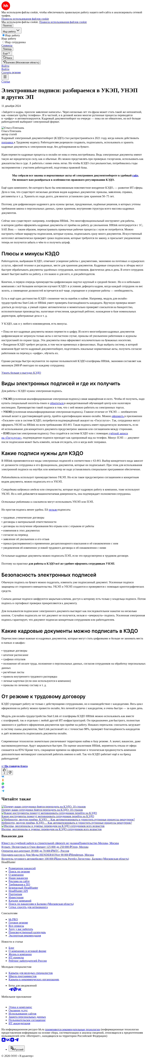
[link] (7, 57)
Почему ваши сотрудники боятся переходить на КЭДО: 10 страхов (42, 809)
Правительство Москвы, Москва (99, 843)
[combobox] (17, 1048)
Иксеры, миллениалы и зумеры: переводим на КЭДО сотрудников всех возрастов (51, 829)
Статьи (5, 81)
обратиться (57, 403)
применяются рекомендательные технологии (72, 1029)
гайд (135, 175)
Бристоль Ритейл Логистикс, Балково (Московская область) (92, 858)
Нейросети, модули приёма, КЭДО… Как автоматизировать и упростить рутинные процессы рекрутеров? (66, 822)
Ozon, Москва (79, 846)
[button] (5, 65)
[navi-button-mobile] (5, 77)
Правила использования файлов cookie (63, 22)
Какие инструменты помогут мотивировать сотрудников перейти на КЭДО (47, 816)
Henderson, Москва (82, 854)
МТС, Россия (61, 850)
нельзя (53, 509)
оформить (118, 416)
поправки (7, 142)
